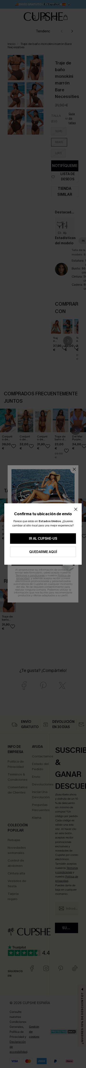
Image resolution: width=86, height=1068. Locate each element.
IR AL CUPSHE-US (43, 538)
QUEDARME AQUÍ (43, 552)
